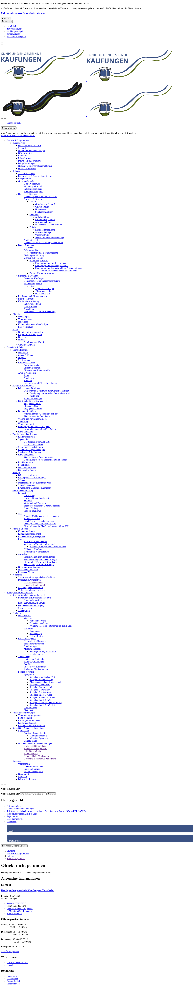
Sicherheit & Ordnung (28, 276)
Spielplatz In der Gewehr (41, 695)
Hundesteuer (41, 209)
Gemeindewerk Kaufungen (30, 567)
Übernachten (24, 764)
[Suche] (2, 118)
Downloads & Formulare (29, 161)
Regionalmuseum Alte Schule (31, 603)
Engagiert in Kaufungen (23, 385)
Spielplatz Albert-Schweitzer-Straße (45, 702)
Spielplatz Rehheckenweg (41, 679)
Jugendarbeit (24, 439)
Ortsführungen (30, 646)
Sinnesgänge (24, 610)
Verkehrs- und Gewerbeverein (31, 590)
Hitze (32, 286)
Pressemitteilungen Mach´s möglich (40, 429)
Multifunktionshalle (38, 735)
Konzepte (22, 493)
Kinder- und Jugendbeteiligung (32, 449)
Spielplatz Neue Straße (40, 684)
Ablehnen (6, 18)
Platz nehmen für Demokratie (37, 416)
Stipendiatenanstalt (26, 485)
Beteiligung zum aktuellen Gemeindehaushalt (50, 393)
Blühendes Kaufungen (34, 549)
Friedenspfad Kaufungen (35, 666)
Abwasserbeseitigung (33, 191)
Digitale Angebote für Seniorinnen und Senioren (45, 460)
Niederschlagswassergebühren (48, 224)
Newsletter (23, 322)
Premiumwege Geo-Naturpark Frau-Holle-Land (51, 626)
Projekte (22, 539)
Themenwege (24, 656)
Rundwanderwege (38, 620)
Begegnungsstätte (26, 454)
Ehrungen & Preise (26, 362)
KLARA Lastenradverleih (35, 541)
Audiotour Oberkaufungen (36, 669)
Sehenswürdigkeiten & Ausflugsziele (29, 595)
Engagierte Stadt (25, 431)
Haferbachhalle (30, 753)
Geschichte (23, 352)
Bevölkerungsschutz (33, 283)
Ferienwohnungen (32, 769)
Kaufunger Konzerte (27, 723)
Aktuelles (16, 314)
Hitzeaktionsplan (42, 293)
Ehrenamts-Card (31, 406)
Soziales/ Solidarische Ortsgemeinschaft (42, 506)
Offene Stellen (30, 306)
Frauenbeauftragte (26, 299)
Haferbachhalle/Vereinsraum (36, 756)
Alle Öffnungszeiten (10, 951)
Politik (15, 329)
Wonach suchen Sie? (10, 794)
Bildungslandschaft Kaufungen (32, 477)
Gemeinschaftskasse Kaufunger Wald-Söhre (43, 242)
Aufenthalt (17, 761)
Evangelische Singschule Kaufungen (34, 488)
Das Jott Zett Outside (33, 444)
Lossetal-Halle (30, 741)
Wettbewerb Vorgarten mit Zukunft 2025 (48, 546)
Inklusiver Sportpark (39, 738)
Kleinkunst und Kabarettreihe (31, 725)
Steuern (33, 201)
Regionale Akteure (26, 572)
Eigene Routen (36, 636)
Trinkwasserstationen (44, 291)
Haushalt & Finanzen (27, 194)
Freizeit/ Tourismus (32, 511)
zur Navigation (13, 34)
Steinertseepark (25, 608)
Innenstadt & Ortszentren (29, 580)
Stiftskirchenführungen (34, 643)
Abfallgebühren (42, 217)
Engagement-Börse (32, 403)
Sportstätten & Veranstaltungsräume (28, 728)
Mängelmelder (24, 158)
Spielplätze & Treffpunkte (29, 452)
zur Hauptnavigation (16, 31)
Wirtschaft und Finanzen (35, 503)
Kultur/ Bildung (31, 508)
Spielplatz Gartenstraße (40, 689)
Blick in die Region (27, 779)
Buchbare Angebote (27, 638)
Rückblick (34, 396)
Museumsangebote (32, 649)
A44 (20, 513)
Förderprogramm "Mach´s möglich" (34, 426)
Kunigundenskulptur (33, 600)
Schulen (21, 480)
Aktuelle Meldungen (33, 398)
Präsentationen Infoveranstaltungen (39, 557)
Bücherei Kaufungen (27, 475)
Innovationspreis (31, 365)
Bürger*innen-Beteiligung (30, 388)
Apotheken (29, 378)
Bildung (16, 472)
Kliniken (28, 380)
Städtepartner (24, 360)
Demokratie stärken (27, 411)
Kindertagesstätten (26, 437)
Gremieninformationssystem (30, 332)
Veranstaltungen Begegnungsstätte (39, 457)
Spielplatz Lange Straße (40, 700)
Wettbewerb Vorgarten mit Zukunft (39, 544)
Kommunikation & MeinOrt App (33, 324)
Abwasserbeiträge (43, 232)
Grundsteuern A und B (45, 204)
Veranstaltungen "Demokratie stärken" (41, 414)
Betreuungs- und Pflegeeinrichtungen (40, 383)
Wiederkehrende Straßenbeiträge (49, 237)
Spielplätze (29, 674)
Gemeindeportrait (20, 350)
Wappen (22, 357)
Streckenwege (36, 633)
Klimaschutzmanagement (29, 534)
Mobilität (28, 500)
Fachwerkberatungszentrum (42, 273)
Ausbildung (29, 309)
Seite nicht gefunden (16, 858)
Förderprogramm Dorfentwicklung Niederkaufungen (59, 268)
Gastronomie (24, 774)
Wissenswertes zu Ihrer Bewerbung (40, 311)
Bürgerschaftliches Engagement (32, 401)
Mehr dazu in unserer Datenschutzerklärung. (23, 13)
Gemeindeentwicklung (22, 490)
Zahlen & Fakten (25, 355)
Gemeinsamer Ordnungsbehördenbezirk (42, 281)
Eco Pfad (28, 664)
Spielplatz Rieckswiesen (40, 692)
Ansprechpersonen (26, 173)
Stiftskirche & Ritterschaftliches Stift (34, 598)
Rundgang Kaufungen (34, 661)
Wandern (28, 618)
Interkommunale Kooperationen (32, 296)
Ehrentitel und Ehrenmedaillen (37, 370)
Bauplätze (28, 247)
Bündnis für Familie (27, 470)
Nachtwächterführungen (35, 641)
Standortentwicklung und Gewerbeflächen (37, 577)
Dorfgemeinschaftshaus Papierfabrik (40, 758)
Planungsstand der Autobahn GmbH (40, 523)
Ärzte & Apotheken (27, 373)
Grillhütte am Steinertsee (35, 751)
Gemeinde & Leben (16, 347)
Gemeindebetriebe (26, 181)
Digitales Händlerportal (34, 585)
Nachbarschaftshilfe (27, 467)
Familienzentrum (25, 462)
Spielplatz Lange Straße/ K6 (42, 705)
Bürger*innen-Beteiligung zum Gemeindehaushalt (46, 391)
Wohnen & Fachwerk (33, 258)
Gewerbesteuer (42, 207)
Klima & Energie (20, 529)
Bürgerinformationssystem (30, 334)
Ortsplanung (29, 495)
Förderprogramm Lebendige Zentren (51, 265)
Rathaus (16, 171)
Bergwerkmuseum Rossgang (31, 605)
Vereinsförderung (26, 424)
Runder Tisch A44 (32, 518)
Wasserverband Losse (28, 569)
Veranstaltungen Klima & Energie (39, 564)
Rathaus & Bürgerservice (18, 140)
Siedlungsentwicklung (34, 255)
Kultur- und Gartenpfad (34, 659)
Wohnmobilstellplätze (33, 771)
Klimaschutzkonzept (27, 531)
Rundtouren (35, 631)
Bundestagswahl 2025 (34, 342)
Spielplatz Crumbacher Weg (42, 677)
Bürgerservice (18, 143)
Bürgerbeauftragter (26, 163)
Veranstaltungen (25, 319)
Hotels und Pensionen (33, 766)
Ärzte (26, 375)
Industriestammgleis (33, 189)
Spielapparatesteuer (44, 212)
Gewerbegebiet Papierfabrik (30, 587)
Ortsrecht (22, 337)
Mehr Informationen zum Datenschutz (18, 135)
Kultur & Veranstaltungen (24, 712)
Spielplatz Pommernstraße (41, 687)
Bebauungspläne (31, 250)
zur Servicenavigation (16, 36)
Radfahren (28, 628)
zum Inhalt (11, 26)
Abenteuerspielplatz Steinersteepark (45, 682)
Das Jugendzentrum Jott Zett (36, 442)
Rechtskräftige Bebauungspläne (44, 253)
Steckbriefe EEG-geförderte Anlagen (40, 562)
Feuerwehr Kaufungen (34, 278)
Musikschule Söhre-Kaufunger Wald (34, 483)
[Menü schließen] (2, 44)
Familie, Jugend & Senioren (24, 434)
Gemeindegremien (26, 345)
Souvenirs (22, 776)
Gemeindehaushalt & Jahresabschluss (40, 196)
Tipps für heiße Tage (44, 288)
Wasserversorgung (32, 184)
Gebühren (34, 214)
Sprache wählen (8, 128)
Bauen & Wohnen (26, 245)
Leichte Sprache (14, 123)
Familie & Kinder (26, 672)
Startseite (11, 851)
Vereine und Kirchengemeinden (32, 419)
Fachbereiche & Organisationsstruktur (35, 176)
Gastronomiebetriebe (33, 582)
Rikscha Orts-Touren (33, 654)
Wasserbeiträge (42, 235)
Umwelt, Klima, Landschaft (36, 498)
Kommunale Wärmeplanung (36, 552)
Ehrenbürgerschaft (32, 368)
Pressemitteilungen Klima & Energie (40, 559)
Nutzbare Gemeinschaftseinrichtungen (35, 166)
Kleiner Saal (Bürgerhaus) (35, 748)
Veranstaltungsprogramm (29, 715)
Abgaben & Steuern (33, 199)
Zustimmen (7, 21)
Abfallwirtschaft (31, 240)
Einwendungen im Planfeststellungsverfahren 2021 (46, 526)
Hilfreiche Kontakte (27, 168)
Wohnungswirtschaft (33, 186)
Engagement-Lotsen (33, 408)
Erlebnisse (17, 613)
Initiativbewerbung (32, 304)
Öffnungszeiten (25, 153)
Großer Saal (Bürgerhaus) (35, 746)
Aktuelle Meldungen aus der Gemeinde (41, 516)
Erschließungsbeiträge (45, 230)
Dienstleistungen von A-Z (29, 145)
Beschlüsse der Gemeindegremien (39, 521)
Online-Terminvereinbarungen (31, 150)
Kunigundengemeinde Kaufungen (27, 890)
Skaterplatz (29, 710)
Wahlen (21, 339)
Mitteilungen (24, 316)
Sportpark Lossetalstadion (35, 733)
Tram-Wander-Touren (39, 623)
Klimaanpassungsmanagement (31, 536)
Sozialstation (24, 465)
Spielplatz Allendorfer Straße (42, 697)
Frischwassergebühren (45, 219)
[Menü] (5, 118)
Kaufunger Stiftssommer (29, 720)
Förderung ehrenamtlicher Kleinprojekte (59, 270)
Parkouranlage (30, 707)
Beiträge (33, 227)
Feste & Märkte (25, 718)
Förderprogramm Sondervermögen (50, 263)
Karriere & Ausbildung (28, 301)
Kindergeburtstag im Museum (43, 651)
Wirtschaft (17, 575)
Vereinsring (23, 421)
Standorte (22, 148)
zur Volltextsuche (14, 29)
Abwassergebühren (44, 222)
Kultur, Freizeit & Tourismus (20, 592)
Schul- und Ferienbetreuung (30, 447)
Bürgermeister (24, 178)
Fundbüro (22, 155)
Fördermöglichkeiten (39, 260)
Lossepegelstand (25, 327)
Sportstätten (23, 730)
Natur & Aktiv (24, 615)
